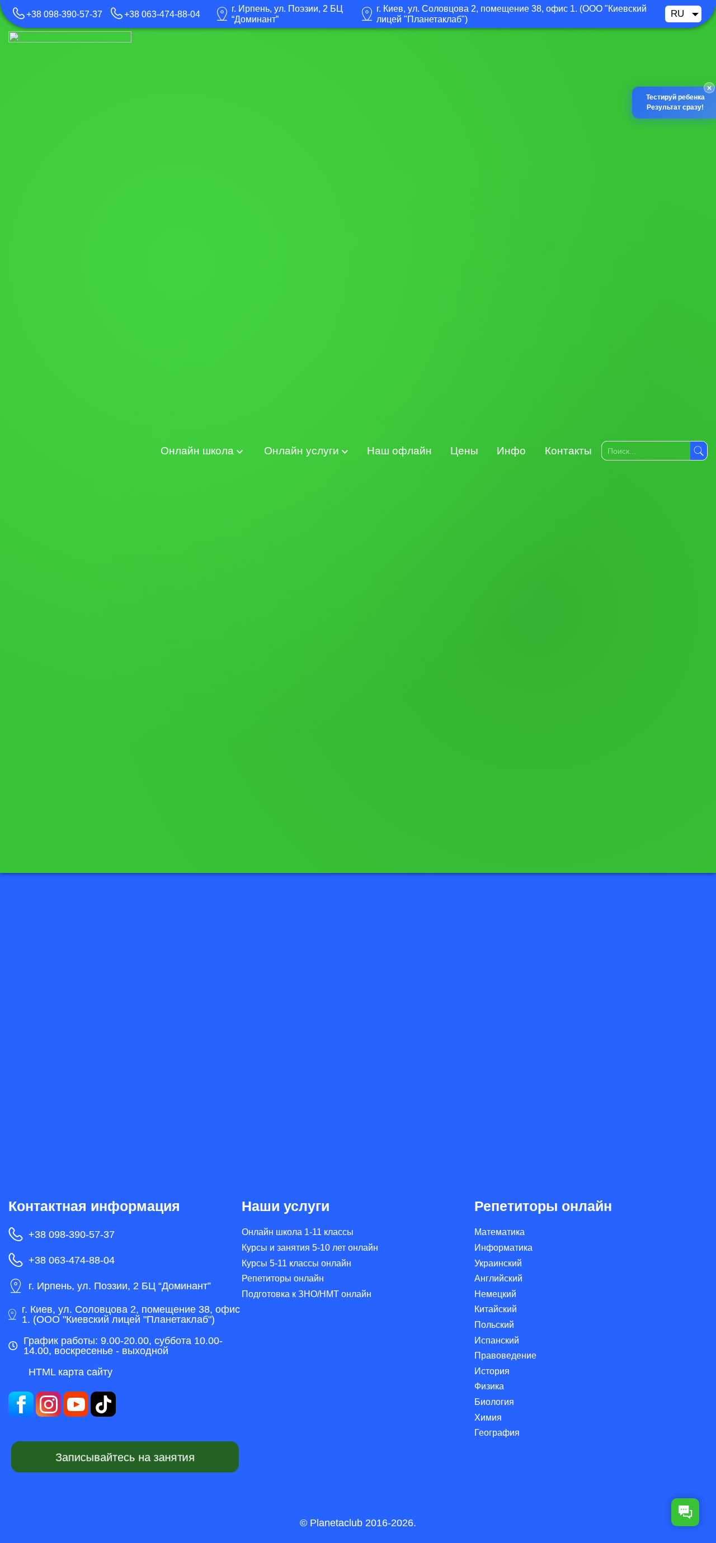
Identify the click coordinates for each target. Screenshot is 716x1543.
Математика (499, 1232)
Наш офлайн (399, 451)
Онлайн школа (197, 451)
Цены (464, 451)
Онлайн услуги (301, 451)
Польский (494, 1325)
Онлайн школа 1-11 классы (298, 1232)
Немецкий (495, 1294)
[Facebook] (21, 1404)
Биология (494, 1402)
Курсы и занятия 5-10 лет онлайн (310, 1247)
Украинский (498, 1263)
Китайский (495, 1309)
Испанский (496, 1340)
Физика (489, 1386)
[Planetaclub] (69, 450)
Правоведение (505, 1355)
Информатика (503, 1247)
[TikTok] (103, 1404)
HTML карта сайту (70, 1372)
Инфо (511, 451)
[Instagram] (48, 1404)
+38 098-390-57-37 (64, 14)
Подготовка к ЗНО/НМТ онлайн (306, 1294)
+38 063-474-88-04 (162, 14)
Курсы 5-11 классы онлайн (296, 1263)
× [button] (706, 88)
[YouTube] (75, 1404)
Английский (498, 1278)
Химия (488, 1417)
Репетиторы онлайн (283, 1278)
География (497, 1432)
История (492, 1371)
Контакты (568, 451)
